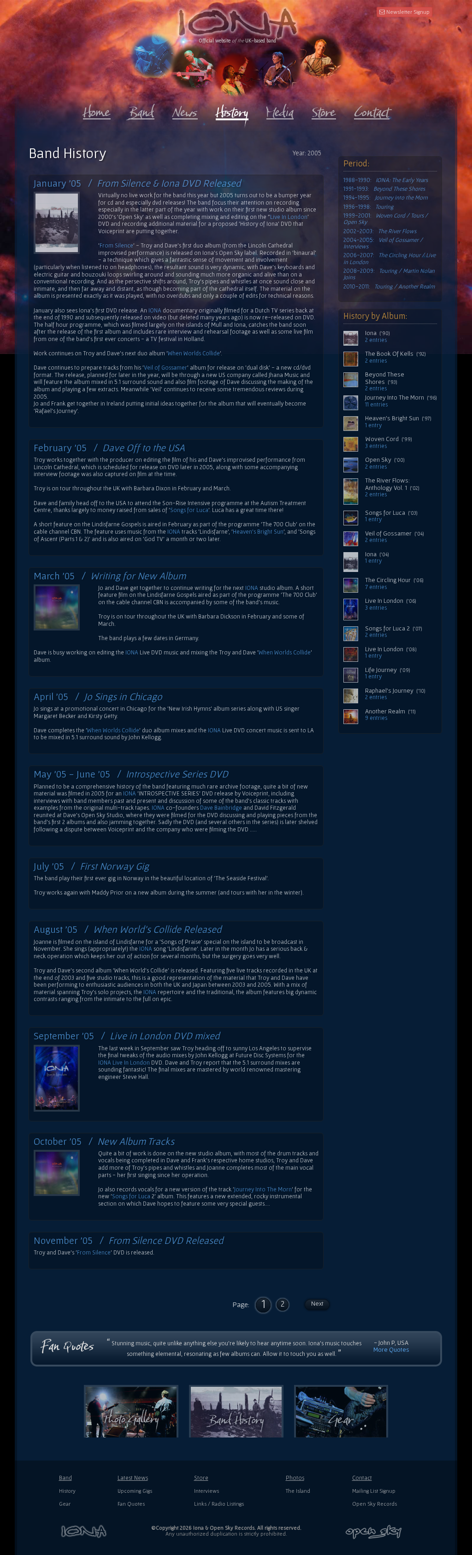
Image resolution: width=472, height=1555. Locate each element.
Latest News (133, 1477)
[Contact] (371, 110)
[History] (232, 110)
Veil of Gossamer (165, 367)
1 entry (373, 425)
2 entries (376, 340)
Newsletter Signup (407, 12)
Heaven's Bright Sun (258, 531)
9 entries (376, 718)
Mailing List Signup (373, 1491)
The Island (298, 1491)
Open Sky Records (374, 1504)
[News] (185, 110)
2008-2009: (389, 274)
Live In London (288, 216)
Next (317, 1303)
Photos (295, 1477)
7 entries (376, 587)
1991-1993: (384, 189)
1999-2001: (385, 218)
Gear (65, 1504)
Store (201, 1477)
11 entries (376, 404)
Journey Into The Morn (263, 1189)
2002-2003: (379, 231)
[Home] (97, 110)
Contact (362, 1477)
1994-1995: (385, 197)
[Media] (280, 110)
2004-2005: (383, 243)
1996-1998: (368, 207)
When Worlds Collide (194, 353)
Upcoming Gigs (135, 1491)
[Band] (141, 110)
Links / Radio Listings (219, 1504)
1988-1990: (385, 180)
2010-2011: (389, 286)
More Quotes (391, 1349)
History (67, 1491)
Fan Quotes (131, 1504)
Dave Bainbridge (221, 807)
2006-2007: (389, 258)
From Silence (116, 245)
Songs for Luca (189, 510)
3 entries (376, 446)
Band (65, 1477)
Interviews (206, 1491)
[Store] (324, 110)
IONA (154, 310)
